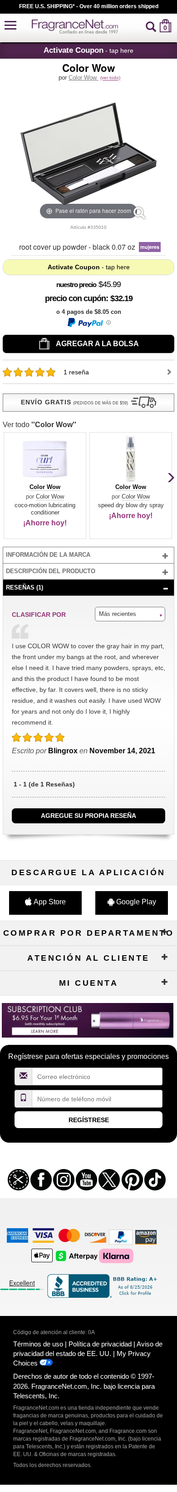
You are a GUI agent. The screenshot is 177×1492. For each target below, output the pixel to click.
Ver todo (39, 424)
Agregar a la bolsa (96, 344)
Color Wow (83, 77)
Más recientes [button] (117, 613)
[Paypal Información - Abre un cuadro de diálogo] (88, 322)
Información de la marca (48, 554)
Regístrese (89, 1120)
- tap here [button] (88, 50)
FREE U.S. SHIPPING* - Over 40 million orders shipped (88, 6)
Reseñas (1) (24, 587)
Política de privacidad (100, 1344)
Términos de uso (38, 1344)
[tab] (88, 555)
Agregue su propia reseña (88, 815)
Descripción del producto (50, 571)
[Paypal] (121, 1236)
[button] (10, 25)
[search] (151, 25)
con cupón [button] (75, 298)
